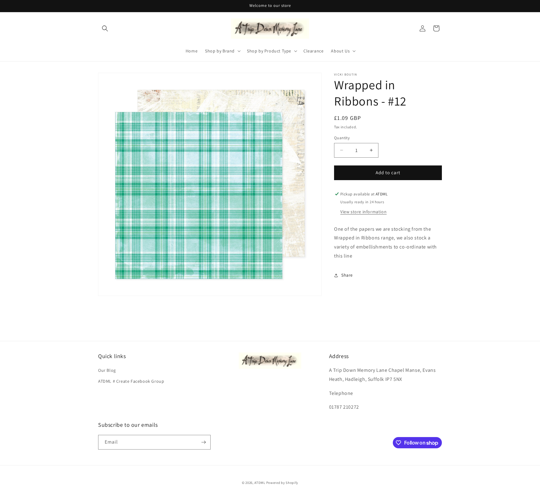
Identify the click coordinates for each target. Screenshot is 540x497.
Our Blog (107, 370)
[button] (105, 28)
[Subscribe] (203, 442)
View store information (363, 211)
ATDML (259, 482)
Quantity (342, 137)
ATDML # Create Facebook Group (131, 381)
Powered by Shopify (282, 482)
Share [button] (347, 275)
